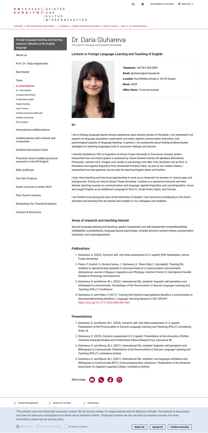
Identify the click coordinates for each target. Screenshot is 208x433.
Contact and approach (28, 403)
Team (123, 26)
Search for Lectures (62, 403)
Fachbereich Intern (162, 4)
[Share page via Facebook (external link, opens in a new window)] (110, 381)
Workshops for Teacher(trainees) (36, 203)
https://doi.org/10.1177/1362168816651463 (104, 302)
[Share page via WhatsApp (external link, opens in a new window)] (101, 381)
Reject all (139, 427)
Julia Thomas (22, 108)
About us (21, 55)
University (18, 26)
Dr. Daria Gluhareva (138, 26)
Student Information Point (32, 149)
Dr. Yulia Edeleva (23, 90)
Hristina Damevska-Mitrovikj (29, 113)
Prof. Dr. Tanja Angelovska (32, 63)
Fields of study (110, 26)
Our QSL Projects (26, 178)
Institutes (64, 26)
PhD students (22, 122)
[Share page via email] (92, 381)
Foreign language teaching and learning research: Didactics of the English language (39, 43)
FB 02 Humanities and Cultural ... (41, 26)
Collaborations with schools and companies (35, 139)
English (188, 4)
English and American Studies (86, 26)
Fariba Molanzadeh (25, 99)
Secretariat (22, 72)
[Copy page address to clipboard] (119, 381)
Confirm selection (180, 427)
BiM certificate (25, 170)
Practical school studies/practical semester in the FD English (36, 160)
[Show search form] (133, 4)
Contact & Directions (28, 212)
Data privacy (93, 403)
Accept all (157, 427)
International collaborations (33, 129)
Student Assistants (25, 117)
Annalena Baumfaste (25, 95)
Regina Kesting (23, 104)
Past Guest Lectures (28, 195)
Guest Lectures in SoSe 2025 (34, 186)
